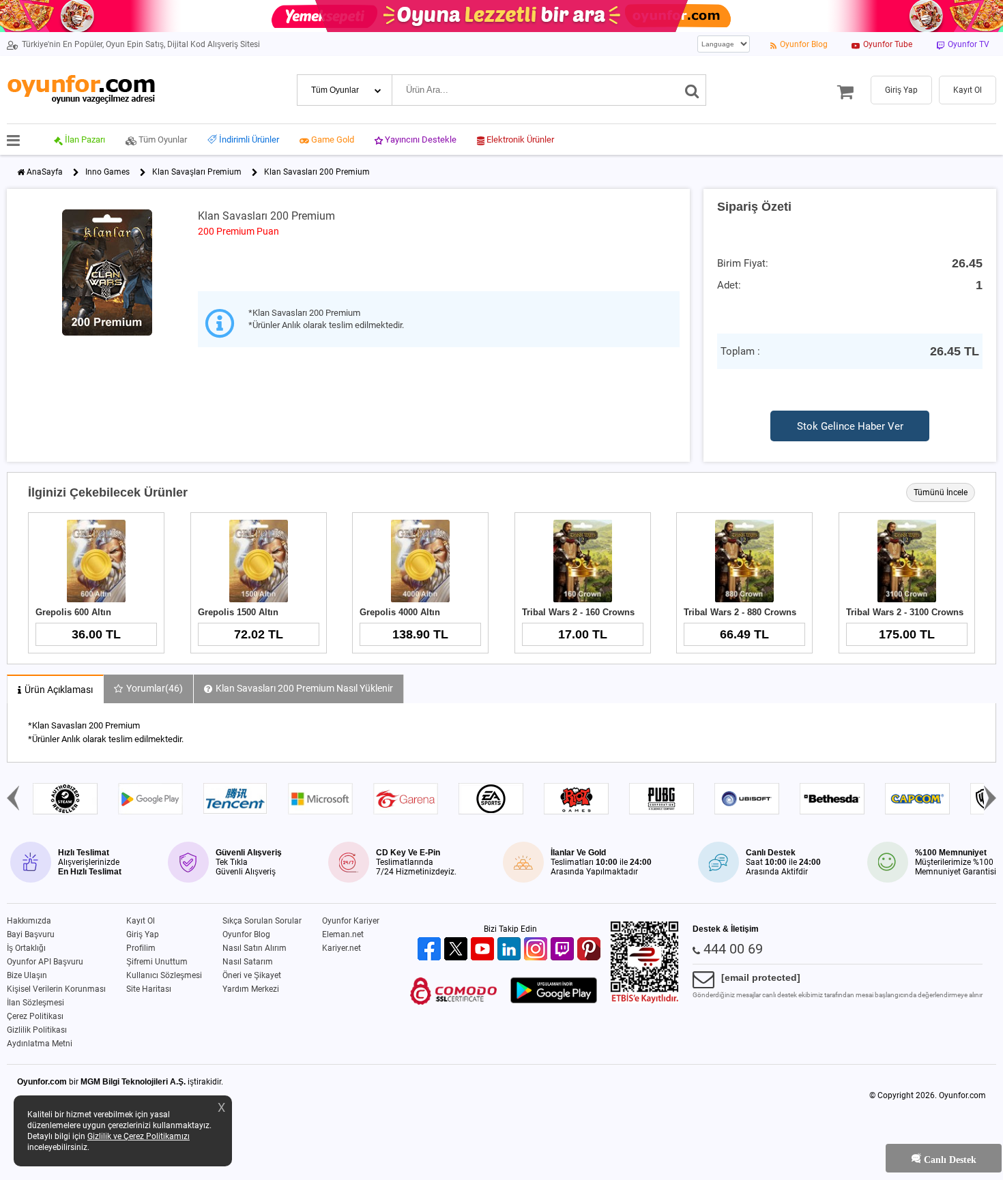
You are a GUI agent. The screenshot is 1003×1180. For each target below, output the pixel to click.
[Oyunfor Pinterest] (590, 949)
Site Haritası (148, 989)
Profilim (141, 948)
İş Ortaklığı (26, 948)
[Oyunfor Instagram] (537, 949)
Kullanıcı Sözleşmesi (164, 975)
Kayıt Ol (140, 921)
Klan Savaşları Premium (197, 172)
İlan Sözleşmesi (35, 1002)
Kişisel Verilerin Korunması (56, 989)
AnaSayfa (45, 172)
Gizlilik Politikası (37, 1030)
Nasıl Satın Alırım (254, 948)
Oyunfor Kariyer (350, 921)
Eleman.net (343, 934)
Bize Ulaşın (27, 975)
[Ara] (692, 90)
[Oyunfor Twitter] (457, 949)
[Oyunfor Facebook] (431, 949)
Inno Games (107, 172)
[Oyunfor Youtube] (484, 949)
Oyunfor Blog (246, 934)
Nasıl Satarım (247, 962)
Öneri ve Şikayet (251, 975)
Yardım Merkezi (250, 989)
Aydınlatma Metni (39, 1043)
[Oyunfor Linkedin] (510, 949)
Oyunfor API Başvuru (45, 962)
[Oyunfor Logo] (81, 89)
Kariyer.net (341, 948)
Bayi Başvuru (31, 934)
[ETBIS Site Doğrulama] (645, 1000)
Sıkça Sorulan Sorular (262, 921)
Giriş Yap (142, 934)
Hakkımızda (29, 921)
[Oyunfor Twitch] (564, 949)
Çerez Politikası (35, 1016)
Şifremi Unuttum (157, 962)
